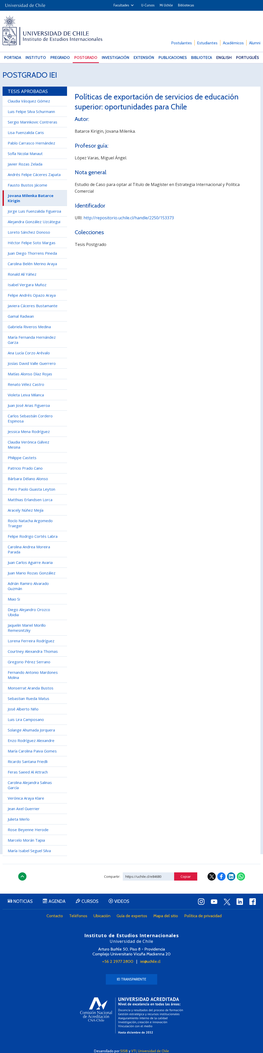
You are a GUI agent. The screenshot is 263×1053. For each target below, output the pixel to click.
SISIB (124, 1051)
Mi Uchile (166, 5)
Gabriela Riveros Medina (29, 326)
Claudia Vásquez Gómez (29, 101)
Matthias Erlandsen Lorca (30, 499)
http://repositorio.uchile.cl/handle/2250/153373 (128, 218)
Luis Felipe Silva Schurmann (31, 111)
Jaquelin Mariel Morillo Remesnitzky (27, 628)
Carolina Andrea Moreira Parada (29, 549)
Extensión (144, 57)
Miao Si (14, 599)
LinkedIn (231, 876)
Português (247, 57)
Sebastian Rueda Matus (28, 698)
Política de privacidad (203, 915)
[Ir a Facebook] (253, 901)
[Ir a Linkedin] (240, 901)
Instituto (35, 57)
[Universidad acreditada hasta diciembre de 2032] (131, 1015)
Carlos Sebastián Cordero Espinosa (30, 418)
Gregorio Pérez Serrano (29, 661)
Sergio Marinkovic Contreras (32, 122)
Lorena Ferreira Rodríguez (31, 640)
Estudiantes (207, 43)
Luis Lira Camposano (26, 719)
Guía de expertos (132, 915)
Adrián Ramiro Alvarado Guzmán (28, 586)
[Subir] (22, 876)
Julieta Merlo (19, 819)
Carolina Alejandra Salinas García (30, 785)
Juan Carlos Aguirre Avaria (30, 562)
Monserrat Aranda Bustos (30, 687)
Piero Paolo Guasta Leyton (31, 489)
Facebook (221, 876)
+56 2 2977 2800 (117, 961)
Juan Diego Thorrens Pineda (32, 253)
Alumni (254, 43)
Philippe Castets (22, 457)
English (224, 57)
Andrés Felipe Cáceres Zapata (34, 174)
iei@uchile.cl (150, 961)
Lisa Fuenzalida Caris (26, 132)
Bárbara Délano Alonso (28, 478)
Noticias (23, 901)
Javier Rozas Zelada (25, 164)
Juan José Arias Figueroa (29, 405)
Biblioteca (201, 57)
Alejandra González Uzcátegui (34, 221)
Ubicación (101, 915)
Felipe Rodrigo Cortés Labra (33, 536)
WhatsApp (241, 876)
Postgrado (85, 57)
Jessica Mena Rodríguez (29, 431)
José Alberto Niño (23, 708)
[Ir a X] (227, 902)
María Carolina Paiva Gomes (32, 750)
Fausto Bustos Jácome (27, 185)
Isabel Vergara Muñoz (27, 284)
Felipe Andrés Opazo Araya (32, 295)
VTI (133, 1051)
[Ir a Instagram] (201, 901)
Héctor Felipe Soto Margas (31, 242)
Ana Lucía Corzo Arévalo (29, 352)
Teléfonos (78, 915)
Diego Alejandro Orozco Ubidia (29, 612)
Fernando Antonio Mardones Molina (33, 675)
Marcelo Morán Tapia (26, 840)
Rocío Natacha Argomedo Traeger (30, 523)
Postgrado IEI (30, 75)
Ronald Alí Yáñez (22, 274)
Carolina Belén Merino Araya (32, 263)
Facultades (121, 5)
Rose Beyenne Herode (28, 829)
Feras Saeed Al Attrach (28, 772)
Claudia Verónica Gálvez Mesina (28, 444)
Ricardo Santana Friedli (28, 761)
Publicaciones (172, 57)
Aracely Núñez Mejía (25, 510)
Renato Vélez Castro (26, 384)
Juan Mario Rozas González (31, 572)
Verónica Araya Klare (26, 798)
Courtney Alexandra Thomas (33, 651)
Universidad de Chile (153, 1051)
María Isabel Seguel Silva (29, 850)
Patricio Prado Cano (25, 468)
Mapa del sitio (165, 915)
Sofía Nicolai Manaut (25, 153)
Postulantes (181, 43)
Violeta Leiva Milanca (26, 394)
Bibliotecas (186, 5)
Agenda (57, 901)
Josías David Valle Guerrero (32, 363)
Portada (12, 57)
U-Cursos (148, 5)
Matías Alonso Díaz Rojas (30, 373)
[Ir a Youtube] (214, 901)
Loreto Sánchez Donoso (29, 232)
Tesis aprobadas (28, 91)
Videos (121, 901)
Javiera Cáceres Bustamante (33, 305)
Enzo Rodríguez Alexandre (31, 740)
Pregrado (60, 57)
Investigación (115, 57)
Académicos (233, 43)
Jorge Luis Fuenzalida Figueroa (34, 211)
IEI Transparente (131, 979)
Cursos (89, 901)
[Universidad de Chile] (25, 3)
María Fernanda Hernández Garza (32, 340)
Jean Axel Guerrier (24, 808)
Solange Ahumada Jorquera (31, 729)
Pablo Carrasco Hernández (31, 143)
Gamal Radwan (21, 316)
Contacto (54, 915)
